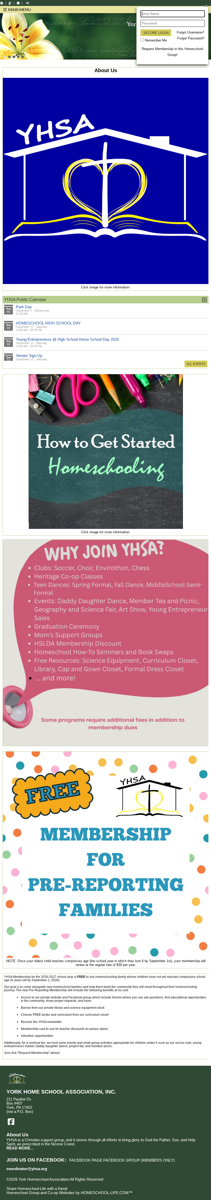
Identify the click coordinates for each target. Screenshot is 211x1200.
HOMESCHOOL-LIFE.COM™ (107, 1193)
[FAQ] (18, 3)
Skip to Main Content (27, 1183)
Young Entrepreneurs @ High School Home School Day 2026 (67, 339)
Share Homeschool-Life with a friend (36, 1189)
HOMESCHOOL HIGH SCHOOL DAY (48, 323)
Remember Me (156, 40)
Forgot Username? (190, 32)
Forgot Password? (190, 38)
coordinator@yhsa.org (26, 1169)
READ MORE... (19, 1148)
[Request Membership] (10, 3)
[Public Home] (2, 3)
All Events (196, 364)
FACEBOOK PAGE (85, 1160)
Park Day (24, 307)
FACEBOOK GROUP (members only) (139, 1160)
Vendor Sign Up (29, 355)
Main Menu (19, 9)
